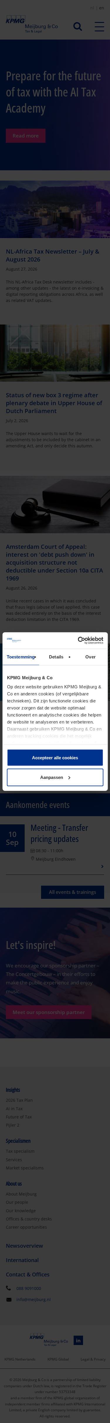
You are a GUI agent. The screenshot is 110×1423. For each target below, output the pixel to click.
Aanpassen (51, 777)
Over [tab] (90, 656)
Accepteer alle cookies (55, 757)
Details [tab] (56, 656)
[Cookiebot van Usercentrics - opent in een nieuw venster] (78, 640)
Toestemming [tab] (21, 656)
